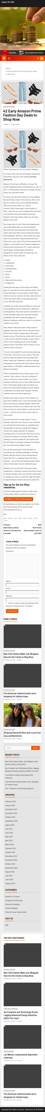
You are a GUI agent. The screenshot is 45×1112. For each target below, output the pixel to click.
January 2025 (10, 852)
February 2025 (10, 848)
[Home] (4, 58)
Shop (6, 520)
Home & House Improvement (15, 912)
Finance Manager (11, 908)
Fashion (30, 518)
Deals (20, 518)
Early (24, 518)
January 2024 (10, 883)
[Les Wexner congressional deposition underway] (22, 1037)
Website (9, 596)
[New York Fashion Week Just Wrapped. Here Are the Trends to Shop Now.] (22, 636)
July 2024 (8, 876)
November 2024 (11, 860)
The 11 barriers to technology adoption (19, 789)
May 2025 (9, 837)
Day (15, 518)
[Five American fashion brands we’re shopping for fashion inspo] (22, 675)
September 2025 (11, 821)
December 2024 (11, 856)
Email (8, 588)
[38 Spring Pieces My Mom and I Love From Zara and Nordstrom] (22, 715)
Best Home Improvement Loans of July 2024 (32, 529)
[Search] (38, 58)
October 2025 (10, 817)
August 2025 (10, 825)
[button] (9, 58)
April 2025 (9, 841)
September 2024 (11, 868)
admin (7, 124)
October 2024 (10, 864)
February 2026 (10, 802)
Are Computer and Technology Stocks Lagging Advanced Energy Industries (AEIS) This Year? (21, 1015)
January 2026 (10, 806)
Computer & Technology (14, 900)
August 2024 (10, 872)
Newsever (29, 1110)
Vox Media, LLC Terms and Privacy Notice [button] (18, 499)
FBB (6, 925)
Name (8, 581)
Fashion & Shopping (8, 106)
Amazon (10, 518)
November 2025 (11, 813)
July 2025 (8, 829)
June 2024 (9, 880)
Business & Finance (12, 897)
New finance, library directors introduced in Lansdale (12, 529)
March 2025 (9, 845)
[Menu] (9, 58)
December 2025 (11, 809)
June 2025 (9, 833)
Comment (10, 551)
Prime (35, 518)
